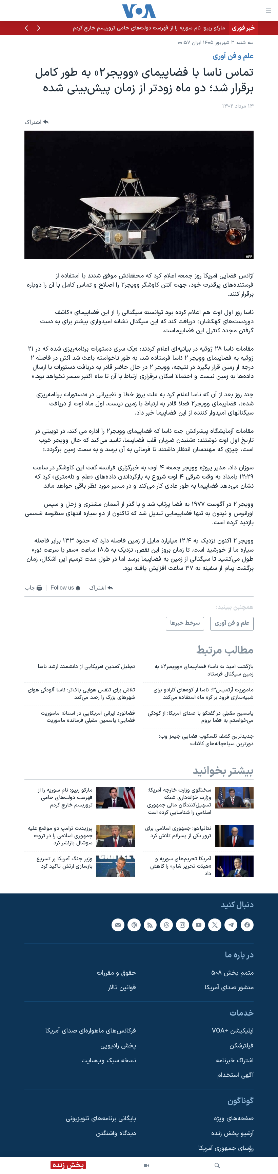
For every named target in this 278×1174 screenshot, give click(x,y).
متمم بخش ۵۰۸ (232, 972)
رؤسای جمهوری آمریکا (226, 1148)
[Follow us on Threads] (166, 924)
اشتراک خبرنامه (235, 1060)
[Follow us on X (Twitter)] (214, 924)
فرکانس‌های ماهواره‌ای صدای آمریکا (90, 1031)
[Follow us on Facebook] (247, 924)
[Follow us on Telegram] (230, 924)
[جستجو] (217, 1165)
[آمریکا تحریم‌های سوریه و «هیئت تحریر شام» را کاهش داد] (234, 866)
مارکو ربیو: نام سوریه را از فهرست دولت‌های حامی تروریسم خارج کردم (149, 28)
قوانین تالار (122, 987)
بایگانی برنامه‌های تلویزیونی (101, 1118)
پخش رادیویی (118, 1045)
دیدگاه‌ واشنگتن (116, 1133)
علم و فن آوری (233, 56)
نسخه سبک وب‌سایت (108, 1060)
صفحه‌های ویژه (234, 1118)
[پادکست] (133, 924)
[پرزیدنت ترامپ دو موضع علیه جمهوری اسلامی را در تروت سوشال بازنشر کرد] (115, 836)
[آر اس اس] (150, 924)
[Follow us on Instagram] (182, 924)
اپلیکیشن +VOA (233, 1031)
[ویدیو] (146, 1165)
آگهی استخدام (235, 1075)
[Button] (36, 122)
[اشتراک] (118, 924)
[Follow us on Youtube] (198, 924)
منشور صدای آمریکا (229, 987)
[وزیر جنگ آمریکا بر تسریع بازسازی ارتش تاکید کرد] (115, 866)
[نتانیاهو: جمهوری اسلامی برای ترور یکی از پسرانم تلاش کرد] (234, 836)
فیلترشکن (242, 1045)
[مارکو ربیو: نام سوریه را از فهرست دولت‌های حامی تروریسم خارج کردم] (115, 797)
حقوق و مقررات (116, 972)
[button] (39, 28)
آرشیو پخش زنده (232, 1133)
